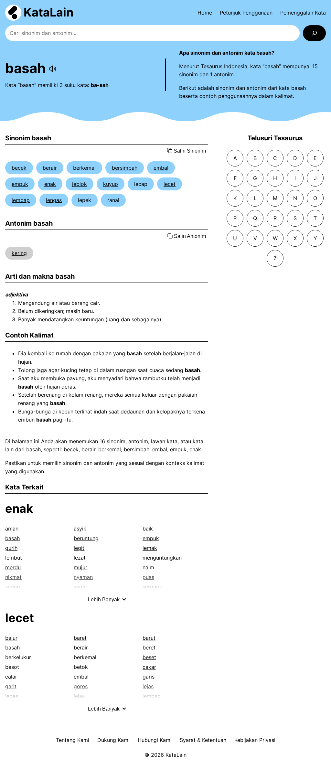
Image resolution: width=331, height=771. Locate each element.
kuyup (110, 184)
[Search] (314, 33)
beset (149, 657)
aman (11, 528)
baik (148, 528)
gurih (11, 548)
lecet (170, 184)
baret (80, 638)
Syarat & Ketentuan (203, 740)
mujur (80, 567)
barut (149, 638)
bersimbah (124, 168)
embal (161, 168)
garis (149, 676)
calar (11, 676)
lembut (13, 557)
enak (50, 184)
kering (19, 253)
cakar (149, 667)
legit (79, 548)
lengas (54, 200)
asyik (80, 528)
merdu (13, 567)
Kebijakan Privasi (254, 740)
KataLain (48, 12)
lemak (150, 548)
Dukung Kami (113, 740)
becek (19, 168)
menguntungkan (162, 557)
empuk (20, 184)
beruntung (86, 538)
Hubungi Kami (155, 740)
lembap (21, 200)
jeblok (79, 184)
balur (11, 638)
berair (50, 168)
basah (12, 538)
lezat (80, 557)
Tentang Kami (72, 740)
